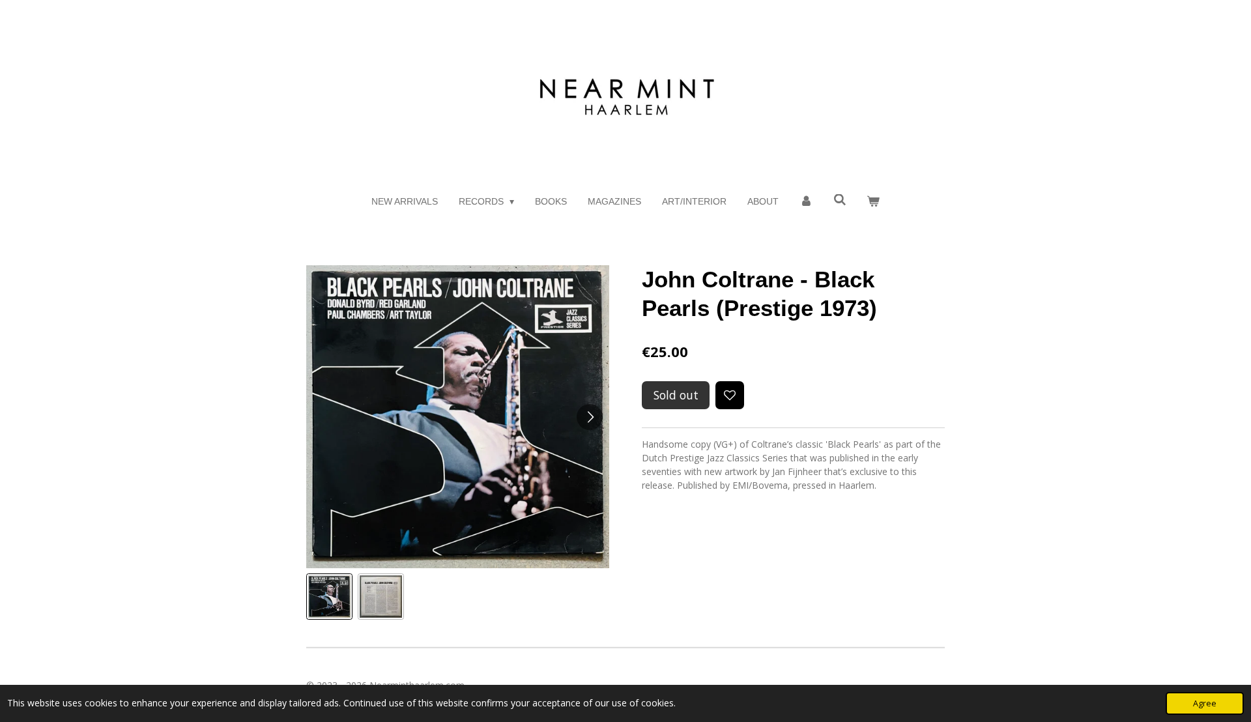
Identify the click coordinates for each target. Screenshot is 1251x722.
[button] (329, 596)
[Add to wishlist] (729, 395)
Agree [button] (1204, 703)
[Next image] (590, 417)
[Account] (806, 201)
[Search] (840, 200)
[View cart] (873, 201)
